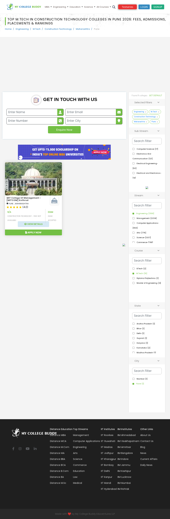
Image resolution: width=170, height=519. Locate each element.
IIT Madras (107, 447)
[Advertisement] (85, 67)
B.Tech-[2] (141, 268)
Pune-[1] (140, 383)
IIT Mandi (106, 483)
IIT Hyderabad (109, 489)
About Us (145, 435)
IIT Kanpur (106, 477)
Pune (154, 121)
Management (81, 435)
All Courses (103, 6)
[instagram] (20, 449)
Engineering (59, 6)
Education (75, 6)
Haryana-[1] (142, 343)
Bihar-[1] (140, 328)
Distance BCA (58, 465)
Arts (75, 453)
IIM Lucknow (124, 477)
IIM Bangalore (125, 453)
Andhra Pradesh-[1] (145, 323)
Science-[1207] (143, 237)
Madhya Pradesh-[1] (146, 352)
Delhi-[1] (140, 333)
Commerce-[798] (144, 242)
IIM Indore (123, 459)
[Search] (114, 7)
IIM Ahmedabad (127, 435)
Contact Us (146, 441)
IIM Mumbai (124, 483)
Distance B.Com (59, 471)
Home (8, 29)
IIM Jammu (124, 465)
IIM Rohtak (123, 489)
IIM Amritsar (124, 447)
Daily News (146, 465)
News (143, 453)
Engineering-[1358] (145, 213)
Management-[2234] (146, 218)
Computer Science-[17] (147, 149)
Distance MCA (58, 441)
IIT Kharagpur (108, 459)
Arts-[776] (141, 232)
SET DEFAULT (155, 95)
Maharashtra (83, 29)
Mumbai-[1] (141, 378)
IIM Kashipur (124, 471)
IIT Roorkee (107, 435)
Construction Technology (58, 29)
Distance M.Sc (58, 483)
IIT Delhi (105, 471)
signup (157, 6)
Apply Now (34, 232)
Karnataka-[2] (143, 347)
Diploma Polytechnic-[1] (147, 278)
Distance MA (57, 453)
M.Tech (37, 29)
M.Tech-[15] (141, 273)
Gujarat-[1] (141, 338)
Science (88, 6)
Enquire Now (64, 129)
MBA (47, 6)
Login (144, 6)
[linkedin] (35, 449)
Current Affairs (148, 459)
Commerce (80, 465)
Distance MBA (58, 435)
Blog (142, 447)
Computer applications (86, 441)
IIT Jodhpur (107, 453)
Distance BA (57, 477)
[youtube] (28, 449)
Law (75, 477)
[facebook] (13, 449)
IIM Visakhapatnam (128, 441)
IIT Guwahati (108, 441)
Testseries (127, 6)
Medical (77, 483)
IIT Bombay (107, 465)
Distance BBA (57, 459)
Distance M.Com (59, 447)
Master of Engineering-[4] (148, 283)
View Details (35, 224)
